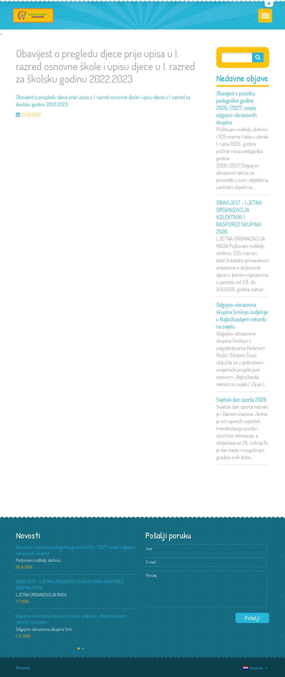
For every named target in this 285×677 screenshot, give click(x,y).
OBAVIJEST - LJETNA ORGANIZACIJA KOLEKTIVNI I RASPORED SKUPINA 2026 (239, 217)
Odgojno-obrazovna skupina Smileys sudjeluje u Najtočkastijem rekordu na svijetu (242, 315)
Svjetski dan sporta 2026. (241, 399)
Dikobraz (23, 668)
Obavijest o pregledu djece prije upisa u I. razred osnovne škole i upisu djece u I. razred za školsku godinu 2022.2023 (103, 100)
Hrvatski (255, 668)
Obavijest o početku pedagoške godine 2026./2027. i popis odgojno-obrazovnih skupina (236, 108)
